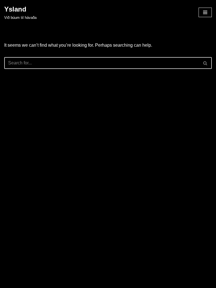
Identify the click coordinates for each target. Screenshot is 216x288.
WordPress (127, 282)
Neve (82, 282)
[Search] (205, 63)
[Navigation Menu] (205, 12)
